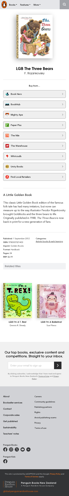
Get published (10, 421)
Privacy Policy (55, 473)
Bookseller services (12, 402)
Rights (37, 412)
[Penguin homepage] (4, 4)
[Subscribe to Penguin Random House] (57, 365)
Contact (7, 408)
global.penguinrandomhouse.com (20, 491)
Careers (38, 396)
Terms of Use (43, 376)
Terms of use (40, 428)
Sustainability (9, 427)
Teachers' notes (11, 433)
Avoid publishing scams (45, 417)
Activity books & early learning (49, 241)
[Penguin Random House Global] (12, 484)
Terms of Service (32, 476)
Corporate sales (11, 415)
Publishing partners (43, 406)
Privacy (37, 422)
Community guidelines (44, 401)
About (6, 396)
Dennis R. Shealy (18, 325)
